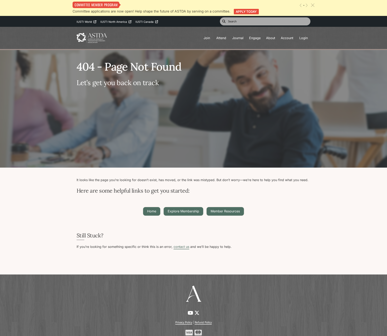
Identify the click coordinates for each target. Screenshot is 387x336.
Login (303, 38)
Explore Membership (183, 211)
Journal (237, 38)
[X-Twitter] (197, 313)
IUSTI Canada (145, 21)
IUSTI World (85, 21)
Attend (221, 38)
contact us (181, 247)
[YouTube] (191, 313)
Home (151, 211)
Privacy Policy (183, 322)
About (270, 38)
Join (207, 38)
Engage (255, 38)
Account (287, 38)
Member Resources (225, 211)
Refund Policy (203, 322)
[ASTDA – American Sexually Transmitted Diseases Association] (92, 37)
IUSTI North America (114, 21)
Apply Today (246, 12)
